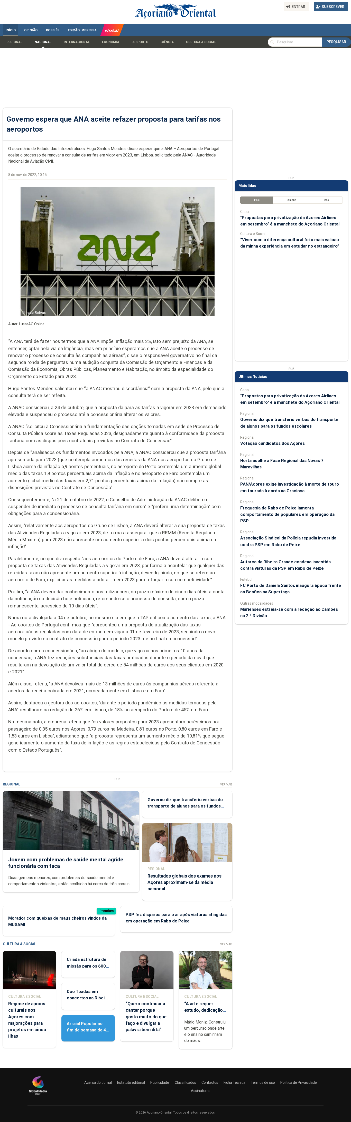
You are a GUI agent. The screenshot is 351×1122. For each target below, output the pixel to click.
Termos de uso (263, 1082)
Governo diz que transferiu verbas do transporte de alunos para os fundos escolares (185, 806)
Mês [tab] (326, 200)
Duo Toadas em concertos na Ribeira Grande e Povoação (88, 998)
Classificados (185, 1082)
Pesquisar (336, 42)
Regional (14, 42)
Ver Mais (226, 784)
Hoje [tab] (257, 200)
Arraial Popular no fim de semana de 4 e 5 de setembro (86, 1030)
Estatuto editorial (131, 1082)
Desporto (140, 42)
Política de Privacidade (298, 1082)
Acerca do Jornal (98, 1082)
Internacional (77, 42)
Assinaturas (200, 1091)
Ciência (167, 42)
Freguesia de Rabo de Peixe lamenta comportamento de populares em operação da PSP (287, 514)
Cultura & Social (201, 42)
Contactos (209, 1082)
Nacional (43, 42)
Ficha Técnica (234, 1082)
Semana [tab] (291, 200)
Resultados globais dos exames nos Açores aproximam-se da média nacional (184, 882)
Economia (110, 42)
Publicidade (159, 1082)
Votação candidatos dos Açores (272, 443)
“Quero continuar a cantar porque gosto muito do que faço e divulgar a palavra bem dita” (146, 1016)
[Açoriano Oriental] (37, 1095)
